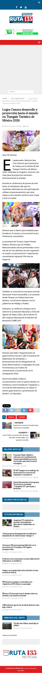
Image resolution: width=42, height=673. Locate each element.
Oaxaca (11, 417)
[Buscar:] (21, 91)
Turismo (21, 417)
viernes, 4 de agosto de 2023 (23, 477)
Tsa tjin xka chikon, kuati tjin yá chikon (25, 624)
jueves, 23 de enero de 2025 (23, 491)
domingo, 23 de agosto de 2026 (13, 538)
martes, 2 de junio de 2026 (12, 466)
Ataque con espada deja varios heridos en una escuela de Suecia (20, 571)
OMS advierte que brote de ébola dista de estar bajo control (20, 606)
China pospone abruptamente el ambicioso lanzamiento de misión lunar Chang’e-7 (19, 534)
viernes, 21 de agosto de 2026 (24, 529)
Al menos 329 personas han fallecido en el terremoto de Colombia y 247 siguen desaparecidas (19, 547)
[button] (38, 2)
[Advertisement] (21, 67)
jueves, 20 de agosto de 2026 (13, 587)
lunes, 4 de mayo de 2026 (13, 126)
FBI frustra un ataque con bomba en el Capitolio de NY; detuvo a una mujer (17, 583)
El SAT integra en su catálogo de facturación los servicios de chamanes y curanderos (26, 472)
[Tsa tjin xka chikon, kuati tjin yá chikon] (7, 625)
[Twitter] (21, 7)
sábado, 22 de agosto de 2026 (13, 552)
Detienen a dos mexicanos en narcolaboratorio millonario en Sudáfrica (21, 560)
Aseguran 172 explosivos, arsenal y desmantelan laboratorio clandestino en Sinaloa (24, 523)
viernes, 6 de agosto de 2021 (23, 628)
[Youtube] (26, 7)
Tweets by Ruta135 (9, 635)
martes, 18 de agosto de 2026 (13, 610)
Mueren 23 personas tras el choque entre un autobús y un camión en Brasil (19, 594)
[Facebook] (16, 7)
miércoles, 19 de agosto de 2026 (13, 598)
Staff (27, 126)
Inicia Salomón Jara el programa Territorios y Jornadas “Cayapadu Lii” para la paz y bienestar (26, 485)
